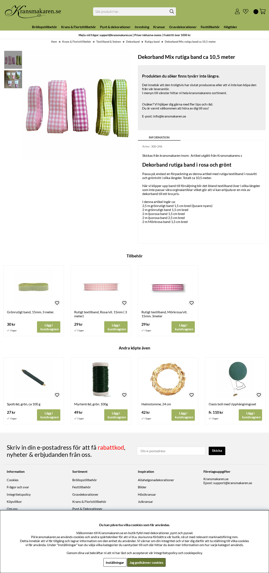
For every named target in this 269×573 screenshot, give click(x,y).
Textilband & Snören (108, 41)
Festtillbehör (81, 487)
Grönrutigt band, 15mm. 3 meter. (30, 312)
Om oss (12, 509)
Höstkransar (147, 494)
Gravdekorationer (85, 494)
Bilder (142, 487)
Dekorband (133, 41)
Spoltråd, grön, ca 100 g (23, 404)
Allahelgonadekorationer (156, 480)
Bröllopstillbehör (84, 480)
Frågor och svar (18, 487)
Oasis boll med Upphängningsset (232, 404)
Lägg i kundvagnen (251, 415)
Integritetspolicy (19, 494)
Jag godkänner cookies (146, 562)
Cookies (12, 480)
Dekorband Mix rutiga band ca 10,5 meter (190, 41)
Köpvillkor (14, 501)
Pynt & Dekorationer (87, 509)
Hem (54, 41)
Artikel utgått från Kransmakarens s (216, 155)
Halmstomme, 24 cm (156, 404)
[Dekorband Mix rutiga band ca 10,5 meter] (13, 60)
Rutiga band (152, 41)
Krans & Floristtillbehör (76, 41)
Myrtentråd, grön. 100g (91, 404)
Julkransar (145, 501)
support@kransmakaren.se (232, 483)
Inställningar (115, 562)
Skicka (217, 450)
